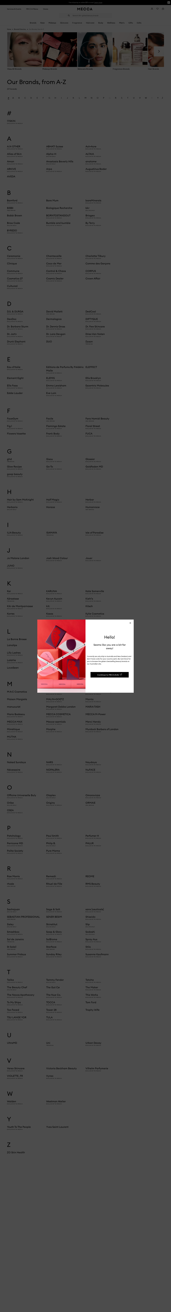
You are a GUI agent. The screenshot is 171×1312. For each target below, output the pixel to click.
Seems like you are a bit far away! (110, 646)
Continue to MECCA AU (108, 674)
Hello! (109, 637)
